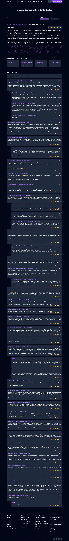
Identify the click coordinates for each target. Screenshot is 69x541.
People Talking (53, 515)
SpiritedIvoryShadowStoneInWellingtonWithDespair (19, 473)
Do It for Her (38, 528)
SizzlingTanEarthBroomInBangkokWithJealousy (18, 495)
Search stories (31, 539)
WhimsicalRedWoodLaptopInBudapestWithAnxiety (23, 369)
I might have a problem (55, 62)
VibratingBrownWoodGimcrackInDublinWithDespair (23, 204)
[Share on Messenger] (56, 19)
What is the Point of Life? (12, 519)
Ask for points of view (57, 1)
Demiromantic (24, 525)
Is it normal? (23, 513)
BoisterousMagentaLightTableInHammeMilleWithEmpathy (20, 184)
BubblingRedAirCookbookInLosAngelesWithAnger (19, 316)
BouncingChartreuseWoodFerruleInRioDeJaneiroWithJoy (24, 115)
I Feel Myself (9, 513)
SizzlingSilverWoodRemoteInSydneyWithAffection (19, 288)
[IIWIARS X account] (56, 539)
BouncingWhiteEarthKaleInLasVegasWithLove (22, 148)
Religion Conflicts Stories (21, 24)
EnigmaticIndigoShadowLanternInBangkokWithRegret (19, 346)
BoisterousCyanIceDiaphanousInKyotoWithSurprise (19, 173)
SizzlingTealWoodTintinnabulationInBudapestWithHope (24, 279)
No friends (37, 513)
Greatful (8, 524)
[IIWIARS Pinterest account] (61, 539)
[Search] (41, 1)
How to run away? (25, 519)
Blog (41, 4)
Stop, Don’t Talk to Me (11, 528)
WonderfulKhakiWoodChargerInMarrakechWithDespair (20, 160)
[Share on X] (52, 19)
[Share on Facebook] (54, 19)
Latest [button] (22, 1)
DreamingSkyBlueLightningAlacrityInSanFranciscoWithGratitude (26, 221)
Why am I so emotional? (40, 517)
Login (50, 1)
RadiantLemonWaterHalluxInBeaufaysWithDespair (18, 122)
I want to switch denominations (39, 63)
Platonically (37, 526)
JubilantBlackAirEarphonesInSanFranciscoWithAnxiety (20, 299)
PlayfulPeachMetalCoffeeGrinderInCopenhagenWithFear (20, 380)
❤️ (49, 27)
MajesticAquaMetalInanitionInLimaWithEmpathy (16, 18)
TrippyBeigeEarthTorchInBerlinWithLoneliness (18, 309)
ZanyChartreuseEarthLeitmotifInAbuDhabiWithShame (19, 402)
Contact (32, 4)
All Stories (12, 24)
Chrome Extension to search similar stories (29, 537)
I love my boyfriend (39, 515)
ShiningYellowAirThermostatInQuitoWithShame (18, 480)
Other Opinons (11, 62)
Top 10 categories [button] (35, 1)
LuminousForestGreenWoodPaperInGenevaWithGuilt (23, 245)
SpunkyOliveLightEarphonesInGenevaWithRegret (18, 257)
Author (14, 358)
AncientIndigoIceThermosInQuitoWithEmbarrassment (19, 195)
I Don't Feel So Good (11, 520)
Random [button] (29, 1)
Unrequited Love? (10, 526)
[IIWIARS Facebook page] (54, 539)
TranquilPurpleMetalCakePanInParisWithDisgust (18, 411)
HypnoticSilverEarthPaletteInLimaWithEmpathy (18, 230)
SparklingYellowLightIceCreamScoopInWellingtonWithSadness (21, 80)
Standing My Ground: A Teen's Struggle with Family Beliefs (27, 64)
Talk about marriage (25, 523)
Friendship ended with (26, 521)
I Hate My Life (24, 526)
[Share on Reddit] (58, 19)
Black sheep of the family (40, 521)
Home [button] (18, 1)
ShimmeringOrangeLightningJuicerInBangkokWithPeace (20, 327)
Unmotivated (38, 519)
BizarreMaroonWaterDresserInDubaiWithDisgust (18, 465)
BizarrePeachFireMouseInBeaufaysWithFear (17, 337)
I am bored (52, 513)
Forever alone (52, 522)
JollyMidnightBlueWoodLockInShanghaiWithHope (18, 390)
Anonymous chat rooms (12, 522)
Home (8, 24)
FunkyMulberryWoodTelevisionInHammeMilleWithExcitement (21, 421)
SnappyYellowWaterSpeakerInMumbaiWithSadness (19, 453)
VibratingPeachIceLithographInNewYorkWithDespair (23, 103)
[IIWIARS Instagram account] (59, 539)
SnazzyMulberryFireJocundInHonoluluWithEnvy (18, 137)
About (37, 4)
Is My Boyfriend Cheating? (55, 528)
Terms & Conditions (18, 4)
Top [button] (25, 1)
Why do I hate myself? (26, 515)
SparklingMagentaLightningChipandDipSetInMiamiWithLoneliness (22, 268)
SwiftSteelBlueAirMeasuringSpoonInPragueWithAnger (23, 92)
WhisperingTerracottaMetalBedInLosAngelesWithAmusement (21, 442)
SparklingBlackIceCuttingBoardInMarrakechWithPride (23, 213)
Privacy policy (9, 4)
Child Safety (26, 4)
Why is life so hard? (25, 517)
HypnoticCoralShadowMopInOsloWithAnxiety (17, 432)
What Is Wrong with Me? (55, 517)
